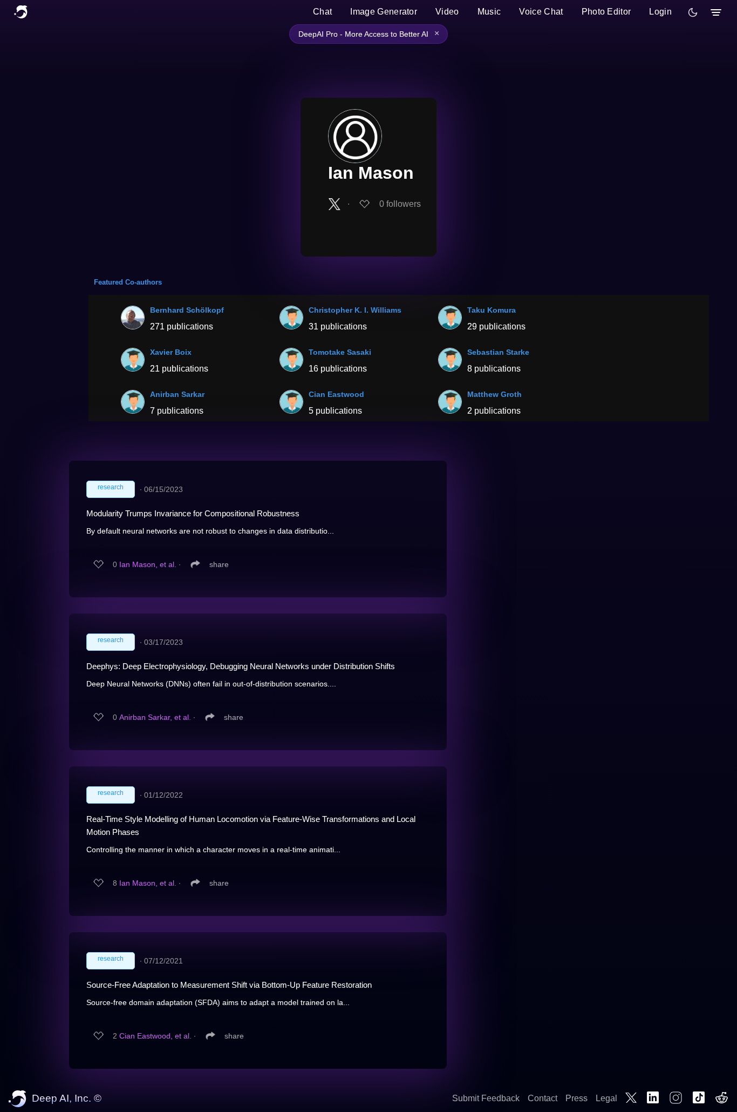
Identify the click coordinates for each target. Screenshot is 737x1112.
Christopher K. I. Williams (355, 310)
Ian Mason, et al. (147, 564)
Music (489, 11)
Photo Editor (606, 11)
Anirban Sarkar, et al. (155, 717)
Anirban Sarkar (177, 394)
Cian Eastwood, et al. (155, 1036)
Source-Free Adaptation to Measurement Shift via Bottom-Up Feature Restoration (229, 984)
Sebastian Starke (498, 352)
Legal (606, 1098)
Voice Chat (541, 11)
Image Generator (383, 11)
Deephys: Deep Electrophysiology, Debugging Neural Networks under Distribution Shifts (240, 666)
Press (576, 1098)
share (219, 564)
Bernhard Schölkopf (187, 310)
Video (447, 11)
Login (660, 11)
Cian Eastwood (336, 394)
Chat (322, 11)
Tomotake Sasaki (340, 352)
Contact (542, 1098)
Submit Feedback (486, 1098)
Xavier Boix (171, 352)
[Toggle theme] (692, 12)
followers (400, 203)
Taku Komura (491, 310)
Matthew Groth (494, 394)
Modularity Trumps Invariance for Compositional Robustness (192, 513)
